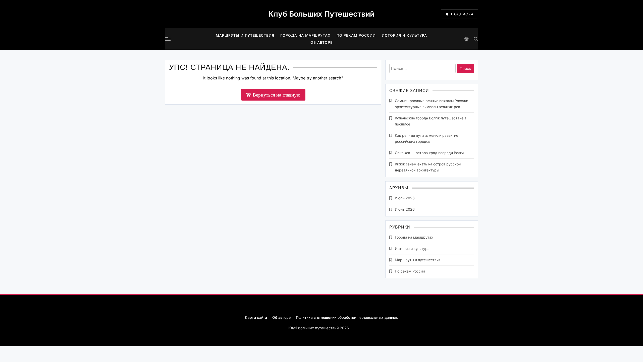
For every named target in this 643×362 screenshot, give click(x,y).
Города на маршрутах (305, 35)
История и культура (404, 35)
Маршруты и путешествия (245, 35)
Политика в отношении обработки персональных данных (347, 317)
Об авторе (321, 42)
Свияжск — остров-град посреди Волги (429, 153)
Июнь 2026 (405, 209)
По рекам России (356, 35)
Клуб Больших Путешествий (321, 13)
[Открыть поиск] (476, 39)
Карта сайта (256, 317)
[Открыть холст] (168, 39)
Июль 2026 (405, 198)
